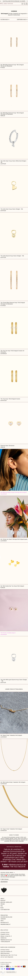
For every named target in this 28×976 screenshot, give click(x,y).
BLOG (2, 907)
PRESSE (3, 904)
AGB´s (2, 920)
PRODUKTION (4, 915)
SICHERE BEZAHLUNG (6, 917)
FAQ (2, 906)
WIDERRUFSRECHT (5, 924)
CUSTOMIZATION (5, 909)
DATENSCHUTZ (5, 922)
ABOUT (2, 898)
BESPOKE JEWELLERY (6, 902)
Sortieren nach (21, 19)
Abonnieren (4, 881)
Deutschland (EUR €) (10, 971)
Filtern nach (4, 19)
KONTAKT (3, 900)
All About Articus (7, 962)
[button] (24, 3)
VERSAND (3, 919)
